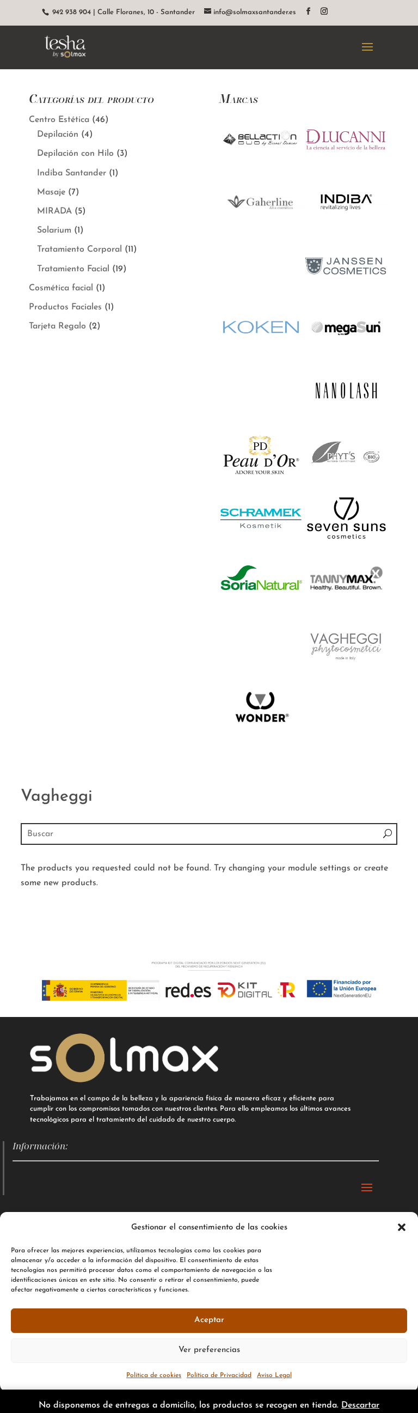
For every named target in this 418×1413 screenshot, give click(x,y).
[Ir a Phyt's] (346, 479)
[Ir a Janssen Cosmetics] (346, 289)
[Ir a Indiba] (346, 226)
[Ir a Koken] (261, 353)
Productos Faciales (65, 307)
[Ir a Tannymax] (346, 605)
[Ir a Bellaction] (261, 164)
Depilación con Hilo (75, 153)
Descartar (360, 1405)
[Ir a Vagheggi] (346, 668)
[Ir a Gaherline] (261, 230)
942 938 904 (70, 12)
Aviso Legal (274, 1375)
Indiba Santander (71, 173)
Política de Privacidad (219, 1375)
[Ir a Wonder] (261, 731)
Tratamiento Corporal (79, 249)
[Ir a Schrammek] (261, 542)
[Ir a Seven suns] (346, 542)
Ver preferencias (209, 1350)
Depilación (57, 134)
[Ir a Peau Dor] (261, 479)
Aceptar (209, 1320)
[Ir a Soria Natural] (261, 605)
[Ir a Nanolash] (346, 416)
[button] (401, 1227)
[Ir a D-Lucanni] (346, 164)
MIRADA (54, 211)
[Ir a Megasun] (346, 353)
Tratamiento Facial (73, 269)
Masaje (51, 192)
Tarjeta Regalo (57, 326)
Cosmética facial (61, 288)
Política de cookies (153, 1375)
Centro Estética (59, 119)
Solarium (54, 230)
